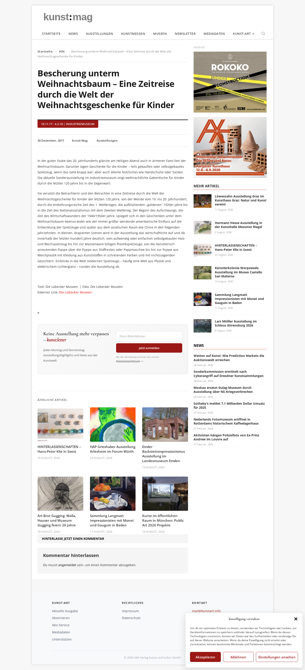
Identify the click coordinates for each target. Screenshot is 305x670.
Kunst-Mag (80, 140)
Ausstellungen (99, 33)
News (73, 33)
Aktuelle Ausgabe (65, 611)
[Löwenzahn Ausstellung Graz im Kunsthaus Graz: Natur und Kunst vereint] (202, 205)
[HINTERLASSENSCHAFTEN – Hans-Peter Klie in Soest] (202, 254)
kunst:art (242, 33)
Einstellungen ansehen (277, 657)
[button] (296, 619)
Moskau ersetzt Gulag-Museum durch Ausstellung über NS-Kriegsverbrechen (223, 389)
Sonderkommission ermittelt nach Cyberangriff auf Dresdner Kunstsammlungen (228, 373)
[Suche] (263, 33)
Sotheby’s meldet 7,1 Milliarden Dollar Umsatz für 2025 (229, 405)
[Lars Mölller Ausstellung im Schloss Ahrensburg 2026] (202, 330)
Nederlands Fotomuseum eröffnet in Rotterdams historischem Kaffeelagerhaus (226, 421)
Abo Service (60, 625)
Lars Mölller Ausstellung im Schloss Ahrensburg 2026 (236, 323)
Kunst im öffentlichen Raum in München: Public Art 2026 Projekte (163, 520)
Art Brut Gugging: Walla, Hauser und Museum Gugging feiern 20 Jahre (57, 520)
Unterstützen (62, 639)
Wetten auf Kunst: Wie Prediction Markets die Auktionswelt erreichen (229, 358)
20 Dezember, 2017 (51, 140)
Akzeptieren (205, 657)
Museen (160, 33)
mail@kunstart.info (206, 611)
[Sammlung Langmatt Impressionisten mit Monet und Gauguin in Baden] (202, 303)
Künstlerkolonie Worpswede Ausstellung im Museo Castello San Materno (238, 272)
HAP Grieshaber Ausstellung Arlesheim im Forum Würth (112, 449)
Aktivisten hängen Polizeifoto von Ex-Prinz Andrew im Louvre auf (226, 437)
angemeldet (67, 565)
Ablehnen (238, 657)
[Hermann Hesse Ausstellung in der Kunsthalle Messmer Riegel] (202, 231)
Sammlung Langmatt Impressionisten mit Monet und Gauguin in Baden (112, 520)
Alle (62, 51)
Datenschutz (131, 618)
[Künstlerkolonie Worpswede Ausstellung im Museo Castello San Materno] (202, 276)
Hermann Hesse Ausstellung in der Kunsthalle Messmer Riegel (238, 225)
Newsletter (185, 33)
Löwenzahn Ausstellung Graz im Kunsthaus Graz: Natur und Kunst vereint (240, 200)
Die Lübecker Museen (75, 292)
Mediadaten (214, 33)
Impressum (130, 611)
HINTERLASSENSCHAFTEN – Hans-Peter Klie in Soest (59, 449)
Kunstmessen (133, 33)
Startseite (51, 33)
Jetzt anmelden (149, 348)
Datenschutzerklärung (128, 360)
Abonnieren (61, 618)
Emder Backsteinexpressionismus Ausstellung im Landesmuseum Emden (163, 453)
